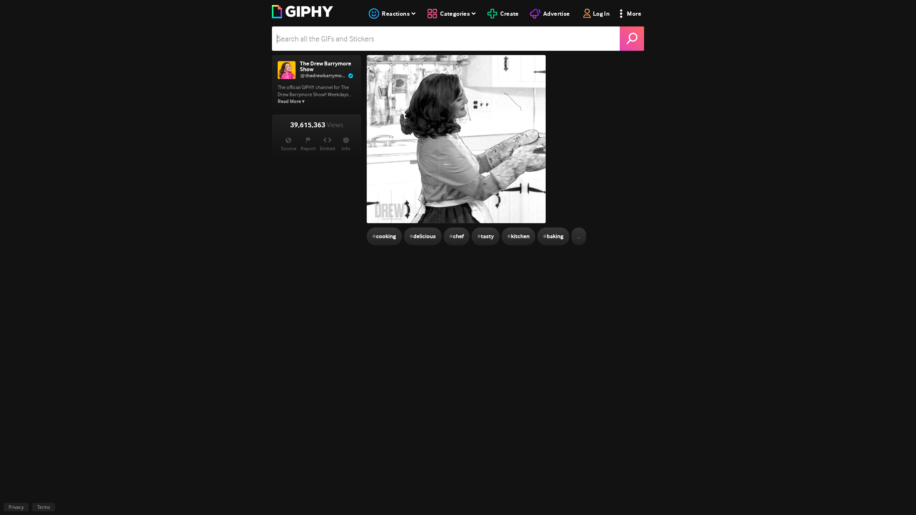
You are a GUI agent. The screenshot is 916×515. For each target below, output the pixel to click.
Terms (43, 507)
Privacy (16, 507)
